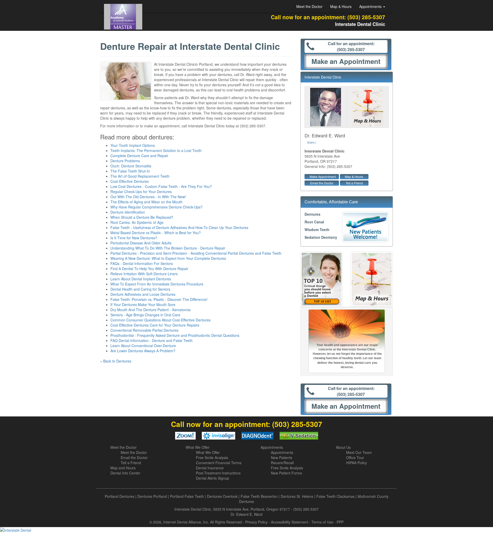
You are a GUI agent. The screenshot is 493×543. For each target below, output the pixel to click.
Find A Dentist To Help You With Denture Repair (149, 268)
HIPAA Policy (356, 462)
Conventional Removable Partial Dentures (144, 330)
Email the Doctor (321, 183)
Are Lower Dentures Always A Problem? (142, 350)
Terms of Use (322, 522)
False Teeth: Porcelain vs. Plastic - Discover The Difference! (158, 299)
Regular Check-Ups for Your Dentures (141, 191)
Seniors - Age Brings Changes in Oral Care (145, 314)
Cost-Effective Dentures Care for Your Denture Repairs (154, 325)
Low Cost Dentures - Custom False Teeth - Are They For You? (161, 186)
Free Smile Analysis (212, 457)
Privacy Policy (256, 522)
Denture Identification (127, 212)
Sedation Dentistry (321, 237)
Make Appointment (323, 176)
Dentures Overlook (222, 496)
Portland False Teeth (187, 496)
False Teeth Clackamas (335, 496)
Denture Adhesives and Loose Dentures (142, 294)
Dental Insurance (210, 467)
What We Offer (198, 447)
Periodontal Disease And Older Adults (141, 242)
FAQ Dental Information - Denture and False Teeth (151, 340)
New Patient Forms (286, 472)
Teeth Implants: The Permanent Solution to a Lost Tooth (156, 150)
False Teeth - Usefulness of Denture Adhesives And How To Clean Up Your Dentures (179, 227)
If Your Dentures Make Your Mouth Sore (142, 304)
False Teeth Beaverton (259, 496)
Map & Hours (341, 6)
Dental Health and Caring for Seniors (140, 289)
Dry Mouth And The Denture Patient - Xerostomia (150, 309)
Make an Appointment (346, 61)
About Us (343, 447)
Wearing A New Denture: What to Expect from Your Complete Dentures (168, 258)
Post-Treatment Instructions (218, 472)
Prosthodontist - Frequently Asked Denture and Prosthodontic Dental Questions (174, 335)
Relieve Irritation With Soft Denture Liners (144, 273)
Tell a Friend (354, 183)
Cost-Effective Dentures (129, 181)
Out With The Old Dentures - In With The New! (148, 196)
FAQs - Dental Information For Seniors (141, 263)
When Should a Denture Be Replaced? (141, 217)
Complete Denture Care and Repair (139, 155)
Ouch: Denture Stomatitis (130, 165)
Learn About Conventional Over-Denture (143, 345)
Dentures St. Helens (297, 496)
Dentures (312, 214)
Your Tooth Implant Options (132, 145)
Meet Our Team (359, 452)
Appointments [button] (371, 6)
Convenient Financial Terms (218, 462)
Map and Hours (123, 467)
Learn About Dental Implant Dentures (140, 278)
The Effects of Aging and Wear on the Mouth (146, 201)
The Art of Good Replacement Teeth (139, 176)
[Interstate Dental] (246, 530)
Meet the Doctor (309, 6)
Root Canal (314, 221)
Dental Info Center (125, 472)
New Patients (281, 457)
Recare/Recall (282, 462)
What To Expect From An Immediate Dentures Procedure (156, 284)
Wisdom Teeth (317, 229)
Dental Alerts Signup (212, 478)
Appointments (272, 447)
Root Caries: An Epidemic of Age (137, 222)
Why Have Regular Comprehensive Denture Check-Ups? (156, 206)
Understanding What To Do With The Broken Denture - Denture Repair (167, 248)
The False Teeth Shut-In (130, 171)
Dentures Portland (152, 496)
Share (311, 142)
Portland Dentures (119, 496)
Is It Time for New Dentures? (133, 237)
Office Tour (355, 457)
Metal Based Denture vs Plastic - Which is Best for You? (155, 232)
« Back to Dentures (115, 361)
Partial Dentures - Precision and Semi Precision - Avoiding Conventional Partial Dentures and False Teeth (195, 253)
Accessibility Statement (289, 522)
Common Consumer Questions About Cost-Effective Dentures (160, 319)
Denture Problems (125, 160)
